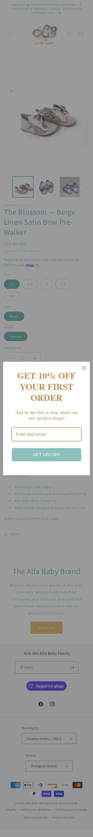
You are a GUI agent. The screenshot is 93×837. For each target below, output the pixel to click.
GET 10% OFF (46, 455)
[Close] (84, 368)
